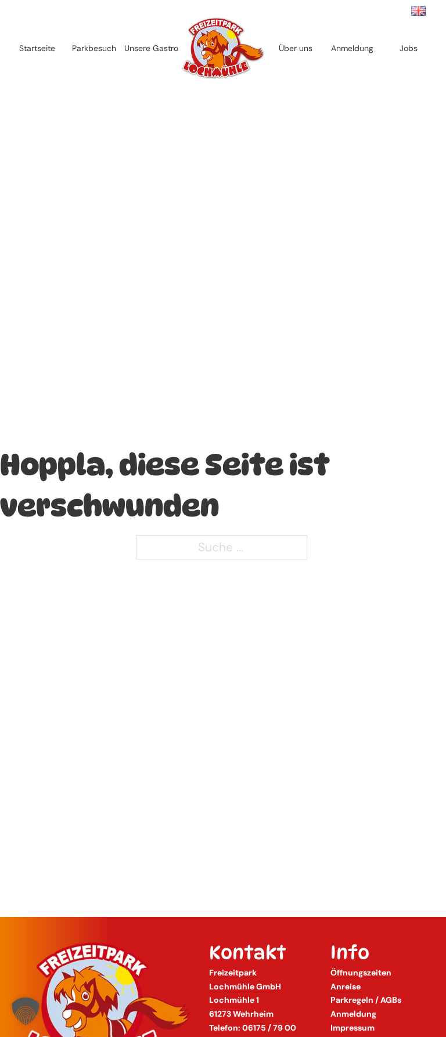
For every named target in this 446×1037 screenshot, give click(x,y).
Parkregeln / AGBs (365, 1000)
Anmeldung (352, 48)
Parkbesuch (94, 48)
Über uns (295, 48)
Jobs (409, 48)
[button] (25, 1011)
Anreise (345, 986)
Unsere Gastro (151, 48)
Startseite (37, 48)
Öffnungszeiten (360, 972)
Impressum (352, 1027)
